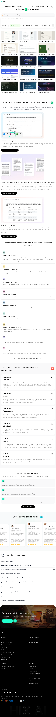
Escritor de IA (4, 649)
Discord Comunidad (33, 683)
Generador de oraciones (9, 351)
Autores (31, 668)
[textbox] (28, 20)
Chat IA (3, 635)
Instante (44, 25)
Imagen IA (3, 637)
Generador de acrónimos (9, 294)
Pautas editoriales (33, 671)
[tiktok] (15, 692)
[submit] (53, 25)
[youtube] (10, 692)
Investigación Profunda (6, 642)
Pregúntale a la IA (5, 657)
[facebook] (2, 692)
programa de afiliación (34, 673)
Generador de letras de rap (10, 340)
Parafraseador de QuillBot (10, 282)
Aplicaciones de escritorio (35, 637)
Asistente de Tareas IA (6, 654)
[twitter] (4, 692)
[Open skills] (8, 25)
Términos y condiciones (34, 678)
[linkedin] (7, 692)
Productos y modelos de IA (7, 666)
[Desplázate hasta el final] (39, 25)
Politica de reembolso (34, 681)
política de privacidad (34, 676)
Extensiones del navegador (35, 635)
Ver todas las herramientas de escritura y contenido (27, 358)
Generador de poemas (9, 316)
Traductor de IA (5, 659)
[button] (28, 561)
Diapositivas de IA (5, 645)
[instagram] (12, 692)
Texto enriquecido (27, 25)
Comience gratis (7, 621)
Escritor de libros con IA (9, 305)
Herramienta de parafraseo (10, 269)
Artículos (3, 668)
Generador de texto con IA (10, 255)
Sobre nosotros (32, 666)
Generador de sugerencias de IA (12, 327)
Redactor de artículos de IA (7, 652)
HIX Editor (31, 640)
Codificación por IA (5, 647)
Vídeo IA (3, 640)
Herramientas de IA (33, 642)
